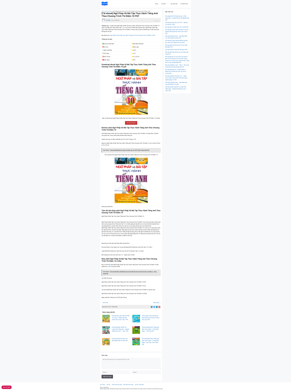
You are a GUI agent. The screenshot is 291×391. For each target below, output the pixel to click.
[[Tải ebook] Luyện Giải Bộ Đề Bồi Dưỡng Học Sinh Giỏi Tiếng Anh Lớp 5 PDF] (136, 321)
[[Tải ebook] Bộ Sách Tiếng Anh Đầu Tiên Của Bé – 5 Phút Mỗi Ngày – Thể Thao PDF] (136, 333)
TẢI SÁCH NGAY (131, 123)
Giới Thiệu (102, 384)
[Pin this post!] (159, 307)
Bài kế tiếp (156, 302)
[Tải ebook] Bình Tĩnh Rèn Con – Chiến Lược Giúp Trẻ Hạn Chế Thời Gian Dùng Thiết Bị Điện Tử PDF (176, 78)
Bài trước (105, 302)
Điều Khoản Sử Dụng (128, 384)
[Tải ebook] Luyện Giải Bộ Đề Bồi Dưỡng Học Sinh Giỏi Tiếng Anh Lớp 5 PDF (150, 317)
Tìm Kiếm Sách (184, 3)
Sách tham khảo (108, 11)
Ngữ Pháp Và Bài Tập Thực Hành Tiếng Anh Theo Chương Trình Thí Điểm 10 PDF (132, 35)
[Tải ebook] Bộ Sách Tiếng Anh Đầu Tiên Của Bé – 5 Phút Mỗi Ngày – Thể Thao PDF (150, 329)
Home (156, 3)
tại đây (109, 266)
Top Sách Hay (174, 3)
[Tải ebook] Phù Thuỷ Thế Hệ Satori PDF (176, 49)
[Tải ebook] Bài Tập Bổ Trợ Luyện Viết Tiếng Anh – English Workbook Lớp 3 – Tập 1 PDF (120, 329)
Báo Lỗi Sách (6, 387)
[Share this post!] (152, 307)
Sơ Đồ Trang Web (139, 384)
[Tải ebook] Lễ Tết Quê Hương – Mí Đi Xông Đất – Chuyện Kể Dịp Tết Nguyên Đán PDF (177, 18)
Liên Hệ (108, 384)
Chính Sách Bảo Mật (117, 384)
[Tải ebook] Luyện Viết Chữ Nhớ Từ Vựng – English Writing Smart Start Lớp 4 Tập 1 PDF (121, 317)
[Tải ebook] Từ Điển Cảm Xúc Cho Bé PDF (176, 27)
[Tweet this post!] (154, 307)
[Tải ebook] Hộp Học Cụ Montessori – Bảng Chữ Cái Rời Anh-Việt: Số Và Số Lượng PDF (175, 71)
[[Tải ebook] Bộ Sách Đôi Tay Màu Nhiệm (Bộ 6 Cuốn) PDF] (106, 344)
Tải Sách (163, 3)
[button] (131, 123)
